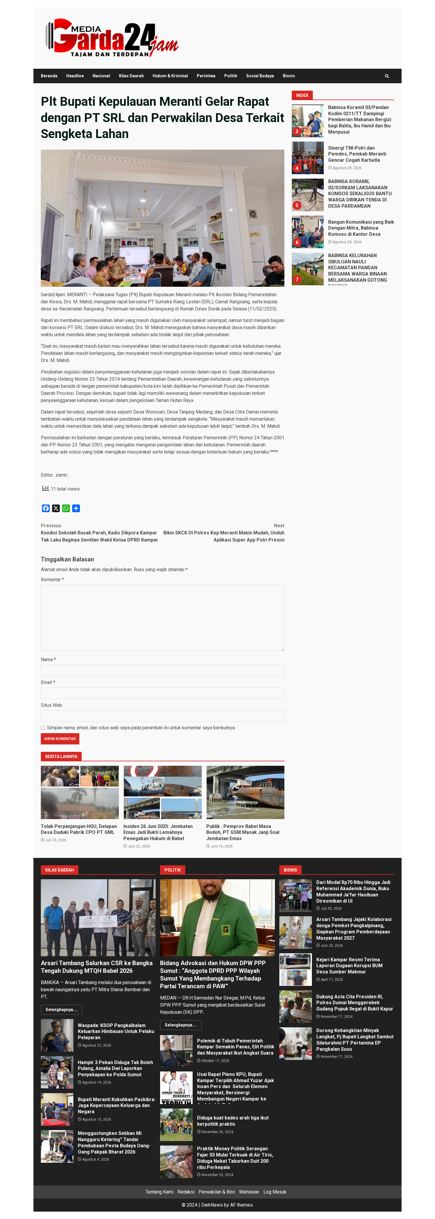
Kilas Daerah (131, 75)
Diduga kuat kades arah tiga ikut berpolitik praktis (176, 1125)
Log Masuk (274, 1192)
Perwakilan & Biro (217, 1192)
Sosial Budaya (260, 75)
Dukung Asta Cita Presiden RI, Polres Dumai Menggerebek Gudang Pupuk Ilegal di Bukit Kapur (295, 1006)
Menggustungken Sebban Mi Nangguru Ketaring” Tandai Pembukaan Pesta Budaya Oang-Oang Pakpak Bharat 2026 (57, 1146)
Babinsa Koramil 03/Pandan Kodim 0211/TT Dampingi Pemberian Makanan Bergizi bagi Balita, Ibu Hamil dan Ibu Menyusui (307, 121)
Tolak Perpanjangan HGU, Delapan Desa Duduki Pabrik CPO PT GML (80, 792)
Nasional (101, 75)
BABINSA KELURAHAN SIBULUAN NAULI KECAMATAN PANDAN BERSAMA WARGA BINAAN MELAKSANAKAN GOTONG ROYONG (307, 269)
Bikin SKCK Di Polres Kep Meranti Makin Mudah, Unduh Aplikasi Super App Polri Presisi (223, 533)
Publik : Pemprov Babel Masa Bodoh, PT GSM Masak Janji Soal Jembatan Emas (245, 792)
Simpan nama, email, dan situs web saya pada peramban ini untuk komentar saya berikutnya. (141, 728)
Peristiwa (206, 75)
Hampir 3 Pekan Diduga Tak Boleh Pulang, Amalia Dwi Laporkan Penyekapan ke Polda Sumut (57, 1072)
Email (48, 682)
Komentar (52, 579)
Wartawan (249, 1192)
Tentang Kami (159, 1192)
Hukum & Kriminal (170, 75)
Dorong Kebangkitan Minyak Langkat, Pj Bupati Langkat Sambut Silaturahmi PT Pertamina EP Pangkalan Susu (295, 1043)
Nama (48, 659)
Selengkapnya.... (62, 1009)
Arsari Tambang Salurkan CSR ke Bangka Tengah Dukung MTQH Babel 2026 (98, 917)
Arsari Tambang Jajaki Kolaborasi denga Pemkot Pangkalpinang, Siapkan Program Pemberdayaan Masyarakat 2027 (295, 932)
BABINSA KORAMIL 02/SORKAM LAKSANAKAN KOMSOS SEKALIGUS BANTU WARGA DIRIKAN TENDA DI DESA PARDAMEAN (307, 195)
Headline (75, 75)
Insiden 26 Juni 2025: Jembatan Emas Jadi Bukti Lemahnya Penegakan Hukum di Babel (162, 792)
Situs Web (51, 705)
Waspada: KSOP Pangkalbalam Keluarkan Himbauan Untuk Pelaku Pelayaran (57, 1035)
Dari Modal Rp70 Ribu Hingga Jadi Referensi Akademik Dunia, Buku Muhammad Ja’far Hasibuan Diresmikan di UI (295, 895)
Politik (230, 75)
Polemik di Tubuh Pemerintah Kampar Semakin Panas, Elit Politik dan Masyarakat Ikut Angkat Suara (176, 1050)
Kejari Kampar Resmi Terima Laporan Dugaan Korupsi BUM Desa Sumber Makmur (295, 969)
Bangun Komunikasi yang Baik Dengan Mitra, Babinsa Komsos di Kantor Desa (307, 232)
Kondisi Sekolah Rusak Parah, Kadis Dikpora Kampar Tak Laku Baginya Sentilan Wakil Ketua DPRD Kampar (99, 533)
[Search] (387, 76)
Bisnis (289, 75)
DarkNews (212, 1205)
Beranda (49, 75)
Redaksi (186, 1192)
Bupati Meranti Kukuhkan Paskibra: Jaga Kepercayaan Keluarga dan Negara (57, 1109)
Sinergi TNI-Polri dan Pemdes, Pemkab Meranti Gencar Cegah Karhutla (307, 158)
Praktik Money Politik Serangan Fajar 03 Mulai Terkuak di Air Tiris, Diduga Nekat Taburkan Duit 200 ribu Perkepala (176, 1162)
